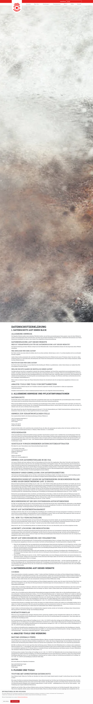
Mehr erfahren (6, 701)
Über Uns (36, 4)
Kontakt (79, 4)
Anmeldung (63, 1)
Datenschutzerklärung (22, 697)
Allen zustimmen (15, 701)
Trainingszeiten (57, 4)
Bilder (72, 4)
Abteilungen (46, 4)
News (65, 4)
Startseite (28, 4)
